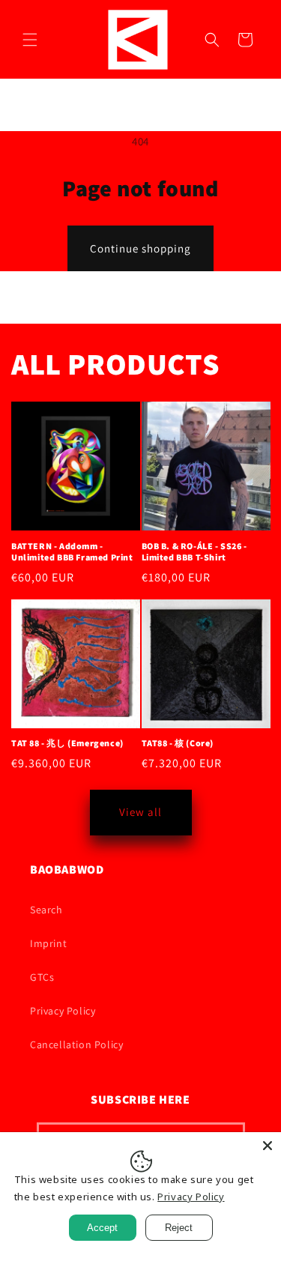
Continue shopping (140, 248)
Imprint (48, 943)
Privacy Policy (62, 1010)
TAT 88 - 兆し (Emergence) (67, 743)
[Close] (267, 1145)
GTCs (42, 977)
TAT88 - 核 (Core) (178, 743)
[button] (29, 39)
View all (140, 812)
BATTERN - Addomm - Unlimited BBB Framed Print (72, 551)
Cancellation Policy (76, 1044)
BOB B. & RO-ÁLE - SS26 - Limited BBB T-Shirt (194, 551)
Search (46, 909)
